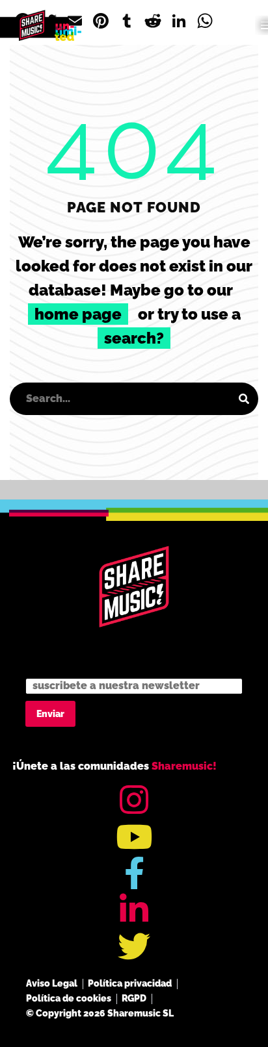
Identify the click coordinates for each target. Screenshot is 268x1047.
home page (78, 314)
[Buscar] (244, 399)
